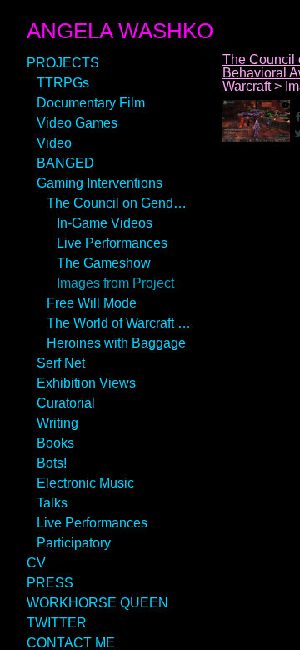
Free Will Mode (92, 303)
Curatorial (66, 403)
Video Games (77, 123)
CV (36, 563)
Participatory (74, 543)
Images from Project (115, 283)
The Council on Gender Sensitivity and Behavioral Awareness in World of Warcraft (120, 203)
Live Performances (112, 243)
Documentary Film (91, 103)
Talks (52, 503)
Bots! (52, 463)
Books (55, 443)
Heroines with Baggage (116, 343)
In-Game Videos (104, 223)
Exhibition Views (86, 383)
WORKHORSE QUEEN (97, 603)
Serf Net (61, 363)
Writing (57, 423)
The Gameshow (104, 263)
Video (54, 143)
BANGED (65, 163)
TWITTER (57, 623)
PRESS (50, 583)
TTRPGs (63, 83)
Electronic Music (85, 483)
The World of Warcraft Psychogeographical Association (120, 323)
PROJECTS (63, 63)
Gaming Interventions (99, 183)
